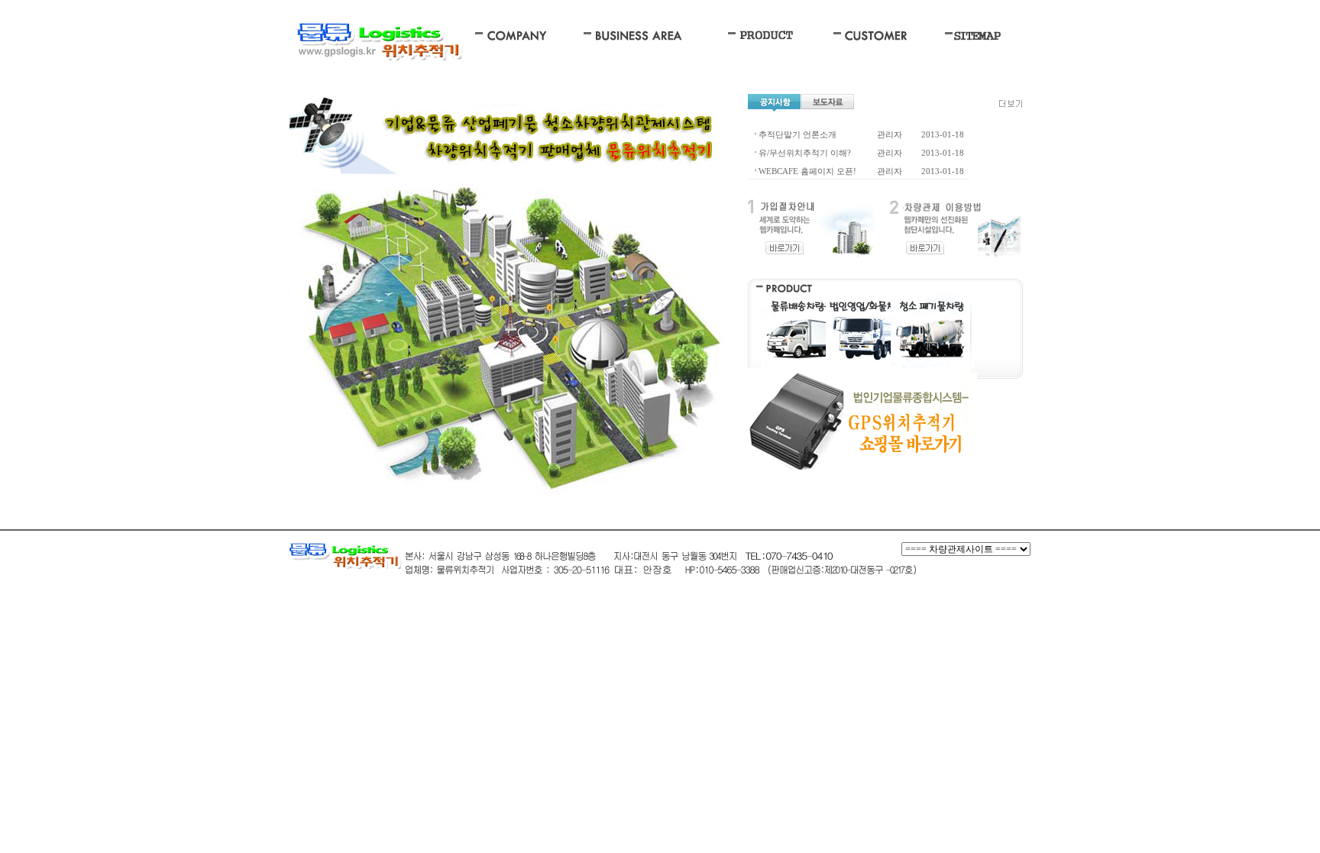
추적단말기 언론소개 (797, 134)
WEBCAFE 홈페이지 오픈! (807, 171)
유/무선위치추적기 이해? (805, 152)
